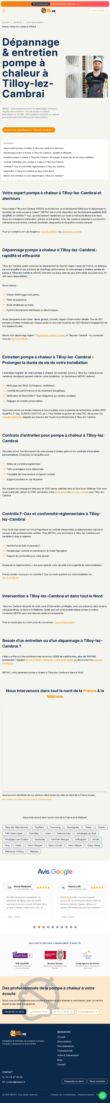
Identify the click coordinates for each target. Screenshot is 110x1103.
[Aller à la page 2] (39, 927)
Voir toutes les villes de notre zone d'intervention (27, 799)
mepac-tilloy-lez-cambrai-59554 (19, 26)
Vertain (95, 839)
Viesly (18, 845)
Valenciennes (64, 833)
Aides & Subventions (68, 1055)
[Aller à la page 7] (62, 927)
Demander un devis (14, 1011)
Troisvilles (34, 833)
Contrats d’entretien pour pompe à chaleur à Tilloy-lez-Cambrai (33, 162)
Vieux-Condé (55, 845)
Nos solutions (64, 1041)
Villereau (34, 851)
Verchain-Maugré (60, 839)
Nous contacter (97, 1081)
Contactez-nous (39, 1011)
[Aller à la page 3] (43, 927)
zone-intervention (34, 22)
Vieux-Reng (94, 845)
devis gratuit (61, 492)
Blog (59, 1059)
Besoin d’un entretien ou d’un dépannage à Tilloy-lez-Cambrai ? (34, 175)
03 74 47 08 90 (97, 10)
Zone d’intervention (64, 622)
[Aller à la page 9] (71, 927)
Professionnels (65, 1050)
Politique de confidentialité (63, 1094)
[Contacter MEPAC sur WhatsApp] (103, 1096)
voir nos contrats (79, 492)
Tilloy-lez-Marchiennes (17, 827)
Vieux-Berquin (35, 845)
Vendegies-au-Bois (86, 833)
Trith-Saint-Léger (13, 833)
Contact (61, 1064)
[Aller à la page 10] (75, 927)
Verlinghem (80, 839)
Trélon (88, 827)
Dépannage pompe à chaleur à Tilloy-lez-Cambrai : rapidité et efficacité (37, 153)
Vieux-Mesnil (74, 845)
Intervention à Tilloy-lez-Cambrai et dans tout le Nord (29, 171)
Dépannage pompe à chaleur (51, 335)
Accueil (5, 22)
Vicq (7, 845)
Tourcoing (55, 827)
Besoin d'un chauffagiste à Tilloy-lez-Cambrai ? (29, 130)
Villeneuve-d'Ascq (14, 851)
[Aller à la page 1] (34, 927)
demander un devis (71, 231)
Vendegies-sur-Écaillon (17, 839)
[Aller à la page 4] (48, 927)
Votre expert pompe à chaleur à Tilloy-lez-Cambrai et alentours (34, 148)
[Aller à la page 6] (57, 927)
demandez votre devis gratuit (58, 659)
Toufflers (39, 827)
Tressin (101, 827)
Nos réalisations (65, 1046)
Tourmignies (72, 827)
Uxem (48, 833)
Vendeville (40, 839)
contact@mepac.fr (87, 1012)
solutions (17, 22)
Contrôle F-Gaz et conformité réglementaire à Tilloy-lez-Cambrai (34, 166)
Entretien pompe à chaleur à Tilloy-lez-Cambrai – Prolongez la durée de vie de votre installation (49, 157)
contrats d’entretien (12, 417)
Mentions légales (86, 1094)
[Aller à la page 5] (53, 927)
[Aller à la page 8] (66, 927)
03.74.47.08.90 (50, 231)
